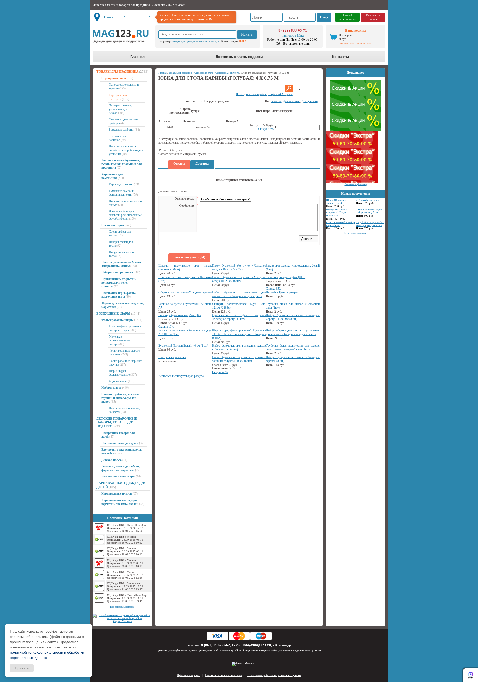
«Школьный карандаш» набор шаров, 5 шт (369, 211)
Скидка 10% (166, 326)
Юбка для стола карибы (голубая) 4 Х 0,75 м (264, 94)
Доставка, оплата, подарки (239, 57)
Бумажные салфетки (121, 129)
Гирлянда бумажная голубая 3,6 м (179, 315)
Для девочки (310, 101)
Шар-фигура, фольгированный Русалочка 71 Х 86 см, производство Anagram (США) (239, 334)
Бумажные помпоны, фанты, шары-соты (122, 192)
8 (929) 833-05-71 (292, 30)
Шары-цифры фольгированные (119, 372)
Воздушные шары (113, 313)
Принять (22, 668)
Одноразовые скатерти (118, 97)
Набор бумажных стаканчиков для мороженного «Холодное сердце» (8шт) (239, 294)
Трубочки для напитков (117, 138)
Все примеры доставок (122, 606)
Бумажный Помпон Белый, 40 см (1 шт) (183, 345)
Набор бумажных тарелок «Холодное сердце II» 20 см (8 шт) (239, 279)
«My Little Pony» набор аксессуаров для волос (370, 224)
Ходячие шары (118, 381)
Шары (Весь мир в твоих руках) (337, 201)
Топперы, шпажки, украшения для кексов (120, 109)
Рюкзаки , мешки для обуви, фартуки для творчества (120, 468)
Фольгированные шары (117, 320)
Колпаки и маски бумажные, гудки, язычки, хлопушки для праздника (121, 163)
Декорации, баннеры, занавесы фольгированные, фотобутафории (125, 215)
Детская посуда (111, 460)
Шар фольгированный (172, 357)
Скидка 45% (220, 372)
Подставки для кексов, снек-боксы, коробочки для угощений (126, 150)
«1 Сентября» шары (367, 199)
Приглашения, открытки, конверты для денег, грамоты (118, 282)
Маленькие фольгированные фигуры (119, 340)
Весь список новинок (355, 233)
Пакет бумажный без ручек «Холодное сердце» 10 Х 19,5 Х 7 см (239, 267)
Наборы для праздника (117, 272)
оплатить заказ (364, 43)
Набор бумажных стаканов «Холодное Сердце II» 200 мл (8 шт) (293, 317)
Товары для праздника (117, 71)
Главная (137, 57)
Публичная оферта (188, 675)
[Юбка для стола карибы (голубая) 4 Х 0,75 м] (289, 91)
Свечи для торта (112, 225)
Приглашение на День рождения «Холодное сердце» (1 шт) (239, 317)
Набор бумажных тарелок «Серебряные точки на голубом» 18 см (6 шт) (239, 359)
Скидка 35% (273, 288)
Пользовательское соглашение (223, 675)
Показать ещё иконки (356, 184)
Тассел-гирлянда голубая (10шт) (286, 277)
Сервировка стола (113, 78)
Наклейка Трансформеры (282, 292)
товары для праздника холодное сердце (195, 41)
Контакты (340, 57)
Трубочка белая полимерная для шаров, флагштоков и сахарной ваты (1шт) (293, 347)
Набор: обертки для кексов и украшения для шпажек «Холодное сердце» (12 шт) (293, 332)
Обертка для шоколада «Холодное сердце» (185, 292)
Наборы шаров (111, 387)
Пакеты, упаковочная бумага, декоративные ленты (121, 264)
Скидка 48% (266, 129)
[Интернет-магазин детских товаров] (122, 36)
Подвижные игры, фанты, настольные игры (118, 294)
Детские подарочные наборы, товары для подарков (116, 422)
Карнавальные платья (116, 493)
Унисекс (276, 101)
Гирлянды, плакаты (121, 184)
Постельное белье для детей (119, 443)
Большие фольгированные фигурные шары (125, 328)
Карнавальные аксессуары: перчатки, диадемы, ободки (119, 502)
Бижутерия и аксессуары (118, 476)
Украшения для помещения (112, 176)
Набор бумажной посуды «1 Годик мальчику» (336, 212)
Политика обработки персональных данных (274, 675)
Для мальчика (291, 101)
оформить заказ (347, 43)
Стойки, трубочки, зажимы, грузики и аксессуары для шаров (120, 397)
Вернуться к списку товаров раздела (181, 376)
